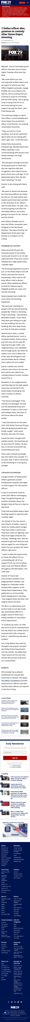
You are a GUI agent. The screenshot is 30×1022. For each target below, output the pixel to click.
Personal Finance (6, 950)
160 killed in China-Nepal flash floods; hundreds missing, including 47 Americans (9, 702)
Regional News (17, 943)
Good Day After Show (5, 872)
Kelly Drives (17, 932)
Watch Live (22, 2)
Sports (3, 896)
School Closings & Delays (18, 850)
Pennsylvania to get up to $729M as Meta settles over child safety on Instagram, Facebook (9, 731)
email (21, 1002)
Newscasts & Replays (17, 901)
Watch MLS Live (18, 993)
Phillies (3, 908)
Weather (17, 846)
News (3, 846)
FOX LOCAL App (18, 946)
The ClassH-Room (4, 926)
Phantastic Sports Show (6, 899)
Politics (16, 870)
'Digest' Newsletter (4, 879)
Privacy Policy (17, 765)
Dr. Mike (3, 892)
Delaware (3, 856)
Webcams (16, 910)
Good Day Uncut (5, 890)
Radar (15, 855)
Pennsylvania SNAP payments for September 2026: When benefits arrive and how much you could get (19, 795)
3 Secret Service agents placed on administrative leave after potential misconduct (10, 724)
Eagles (3, 904)
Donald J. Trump (18, 876)
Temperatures (17, 857)
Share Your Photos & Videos (5, 935)
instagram (15, 1002)
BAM (15, 926)
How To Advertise (6, 971)
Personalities (4, 973)
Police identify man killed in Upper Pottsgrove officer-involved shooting (20, 778)
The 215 (16, 934)
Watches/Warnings (19, 859)
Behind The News (18, 928)
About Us (4, 961)
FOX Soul (16, 911)
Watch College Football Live (17, 968)
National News (5, 860)
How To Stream (18, 899)
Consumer (4, 946)
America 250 (4, 848)
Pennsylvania (4, 852)
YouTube (16, 913)
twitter (11, 1002)
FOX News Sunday (4, 864)
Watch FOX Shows (4, 932)
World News (4, 862)
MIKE (15, 924)
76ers (2, 910)
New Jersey (4, 854)
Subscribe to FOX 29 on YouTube (13, 822)
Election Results (18, 874)
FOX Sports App (5, 914)
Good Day (5, 870)
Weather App (17, 861)
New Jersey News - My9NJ (18, 949)
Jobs (2, 977)
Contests (3, 922)
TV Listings (4, 975)
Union (2, 912)
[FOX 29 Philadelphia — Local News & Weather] (6, 3)
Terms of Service (16, 767)
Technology (4, 952)
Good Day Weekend (4, 876)
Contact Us (4, 965)
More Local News (6, 858)
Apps (2, 963)
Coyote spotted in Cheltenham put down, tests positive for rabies (18, 785)
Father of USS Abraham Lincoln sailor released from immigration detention (10, 709)
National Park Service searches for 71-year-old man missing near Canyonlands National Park (10, 717)
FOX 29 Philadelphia (6, 40)
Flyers (2, 906)
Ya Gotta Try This (6, 886)
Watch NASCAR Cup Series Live (18, 973)
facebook (8, 1002)
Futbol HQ (4, 902)
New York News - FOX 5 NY (18, 952)
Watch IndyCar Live (18, 977)
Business (3, 944)
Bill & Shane (17, 930)
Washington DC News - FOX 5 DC (18, 956)
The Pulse (16, 938)
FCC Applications (5, 969)
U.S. (12, 40)
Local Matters (17, 915)
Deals (2, 948)
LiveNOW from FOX (18, 905)
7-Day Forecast (18, 848)
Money (3, 942)
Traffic (3, 882)
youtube (18, 1002)
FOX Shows (4, 924)
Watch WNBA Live (17, 990)
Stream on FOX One (18, 962)
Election (16, 872)
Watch (16, 896)
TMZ (2, 929)
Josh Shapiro (17, 878)
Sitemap (3, 979)
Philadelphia (4, 850)
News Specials (17, 908)
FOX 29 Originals (17, 921)
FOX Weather (17, 853)
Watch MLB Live (18, 971)
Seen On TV (4, 888)
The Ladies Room (18, 936)
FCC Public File (5, 967)
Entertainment (6, 920)
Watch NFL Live (18, 965)
